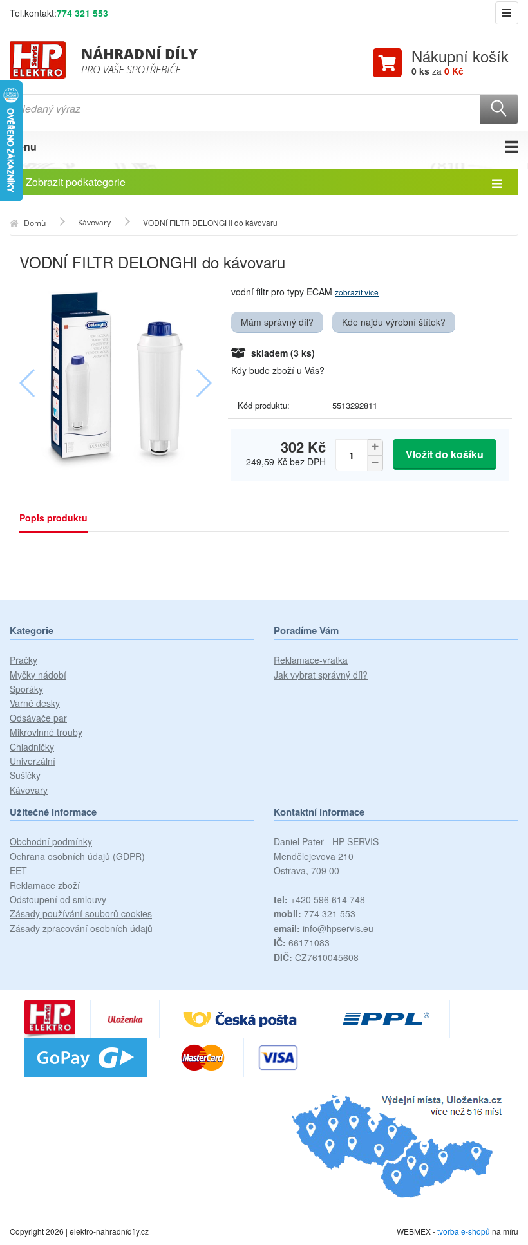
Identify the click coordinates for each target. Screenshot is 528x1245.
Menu (23, 146)
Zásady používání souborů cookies (81, 913)
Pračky (23, 659)
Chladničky (32, 746)
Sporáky (26, 688)
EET (18, 870)
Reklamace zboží (45, 885)
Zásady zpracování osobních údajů (81, 928)
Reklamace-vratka (311, 659)
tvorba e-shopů (463, 1231)
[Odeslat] (499, 109)
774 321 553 (82, 12)
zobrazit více (357, 291)
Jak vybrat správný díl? (321, 674)
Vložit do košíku (445, 454)
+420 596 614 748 (319, 899)
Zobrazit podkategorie (76, 181)
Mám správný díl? (277, 321)
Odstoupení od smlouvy (58, 899)
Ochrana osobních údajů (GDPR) (77, 856)
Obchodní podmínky (51, 841)
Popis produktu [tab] (53, 517)
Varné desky (35, 703)
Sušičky (25, 775)
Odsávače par (38, 717)
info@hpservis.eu (323, 928)
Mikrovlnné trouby (46, 731)
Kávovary (29, 789)
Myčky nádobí (38, 674)
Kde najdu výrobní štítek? (394, 321)
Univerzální (32, 760)
